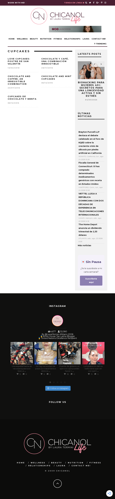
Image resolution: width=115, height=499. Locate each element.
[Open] (22, 353)
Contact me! (99, 39)
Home (12, 39)
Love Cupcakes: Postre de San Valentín (19, 61)
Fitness (58, 39)
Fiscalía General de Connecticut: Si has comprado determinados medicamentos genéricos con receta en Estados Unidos (90, 173)
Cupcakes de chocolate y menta (22, 97)
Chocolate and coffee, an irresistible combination (19, 80)
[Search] (86, 3)
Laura (86, 39)
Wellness (22, 39)
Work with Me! (16, 3)
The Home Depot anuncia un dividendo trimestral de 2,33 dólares (90, 229)
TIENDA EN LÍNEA (73, 3)
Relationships (72, 39)
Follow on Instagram (59, 388)
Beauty (34, 39)
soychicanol (21, 344)
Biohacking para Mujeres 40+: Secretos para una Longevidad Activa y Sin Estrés (91, 89)
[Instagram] (30, 361)
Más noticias (84, 245)
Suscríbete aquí (91, 280)
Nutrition (45, 39)
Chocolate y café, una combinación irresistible (55, 61)
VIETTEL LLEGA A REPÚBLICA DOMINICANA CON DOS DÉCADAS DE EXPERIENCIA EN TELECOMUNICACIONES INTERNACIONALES (91, 204)
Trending (100, 44)
